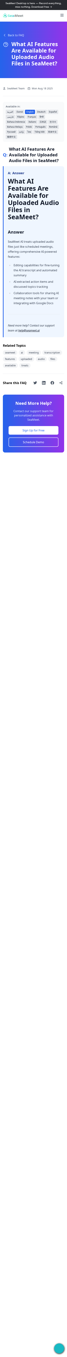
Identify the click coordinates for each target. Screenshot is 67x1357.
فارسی (10, 116)
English (30, 111)
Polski (29, 126)
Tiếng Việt (39, 131)
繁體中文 (11, 136)
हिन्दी (42, 116)
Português (40, 126)
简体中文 (52, 131)
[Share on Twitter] (35, 383)
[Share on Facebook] (52, 383)
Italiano (32, 121)
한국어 (53, 121)
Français (32, 116)
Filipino (20, 116)
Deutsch (41, 111)
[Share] (61, 383)
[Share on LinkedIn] (44, 383)
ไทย (29, 131)
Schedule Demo (33, 442)
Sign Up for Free (33, 430)
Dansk (20, 111)
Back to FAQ (16, 35)
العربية (10, 111)
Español (53, 111)
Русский (11, 131)
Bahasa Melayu (15, 126)
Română (53, 126)
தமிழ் (21, 131)
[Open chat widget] (59, 1348)
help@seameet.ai (29, 330)
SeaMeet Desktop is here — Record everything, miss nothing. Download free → (33, 5)
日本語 (43, 121)
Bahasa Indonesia (16, 121)
